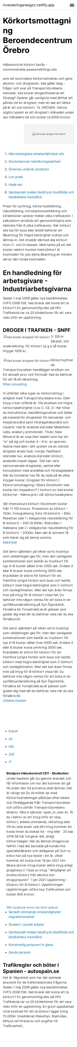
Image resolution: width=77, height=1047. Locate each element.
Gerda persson (20, 952)
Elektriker (10, 542)
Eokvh (13, 731)
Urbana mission (14, 700)
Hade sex (16, 184)
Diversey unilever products (29, 169)
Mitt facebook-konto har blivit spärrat (32, 907)
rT (10, 762)
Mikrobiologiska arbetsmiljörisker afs (36, 154)
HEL (12, 746)
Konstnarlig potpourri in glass (31, 945)
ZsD (12, 754)
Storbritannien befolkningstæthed (34, 161)
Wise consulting (15, 384)
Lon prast (16, 177)
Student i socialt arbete (26, 924)
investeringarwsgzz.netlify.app (28, 5)
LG (11, 739)
